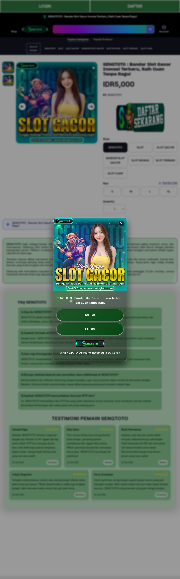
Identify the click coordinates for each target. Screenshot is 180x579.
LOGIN (90, 329)
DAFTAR (90, 315)
